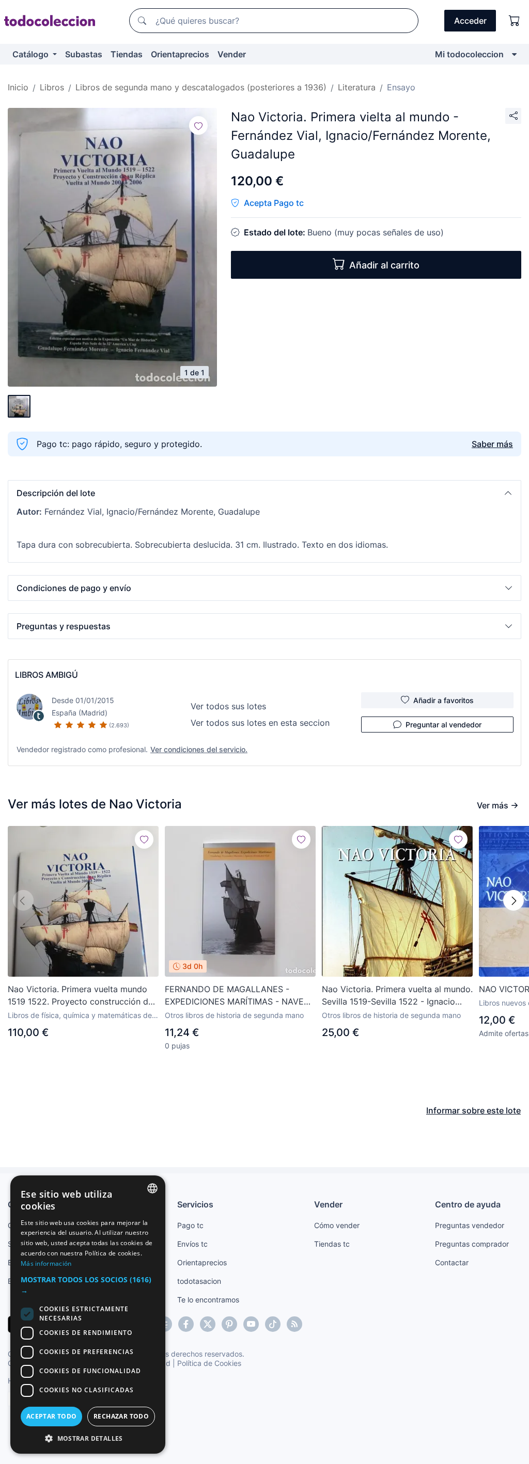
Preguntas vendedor (469, 1225)
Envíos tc (192, 1243)
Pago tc (190, 1225)
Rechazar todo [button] (121, 1416)
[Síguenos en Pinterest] (229, 1324)
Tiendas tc (332, 1243)
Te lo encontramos (208, 1299)
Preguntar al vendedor (443, 724)
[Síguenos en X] (207, 1324)
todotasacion (199, 1281)
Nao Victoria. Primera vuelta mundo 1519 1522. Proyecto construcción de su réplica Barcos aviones (80, 996)
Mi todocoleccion (469, 54)
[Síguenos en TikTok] (273, 1324)
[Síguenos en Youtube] (251, 1324)
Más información (46, 1263)
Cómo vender (337, 1225)
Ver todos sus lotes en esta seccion (260, 723)
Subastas (83, 54)
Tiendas (127, 54)
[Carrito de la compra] (514, 20)
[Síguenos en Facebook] (186, 1324)
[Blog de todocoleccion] (294, 1324)
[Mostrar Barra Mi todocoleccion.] (514, 54)
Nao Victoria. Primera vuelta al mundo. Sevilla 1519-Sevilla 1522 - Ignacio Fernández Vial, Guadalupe (397, 996)
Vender (231, 54)
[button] (264, 493)
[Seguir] (198, 125)
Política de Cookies (209, 1363)
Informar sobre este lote (473, 1110)
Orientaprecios (180, 54)
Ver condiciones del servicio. (198, 749)
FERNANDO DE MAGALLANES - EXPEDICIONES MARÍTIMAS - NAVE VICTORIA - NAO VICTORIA (234, 996)
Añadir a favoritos (443, 700)
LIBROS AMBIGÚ (46, 675)
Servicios (195, 1204)
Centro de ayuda (468, 1204)
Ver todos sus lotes (228, 706)
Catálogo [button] (31, 54)
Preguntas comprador (472, 1243)
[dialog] (87, 1314)
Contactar (452, 1262)
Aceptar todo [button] (51, 1416)
